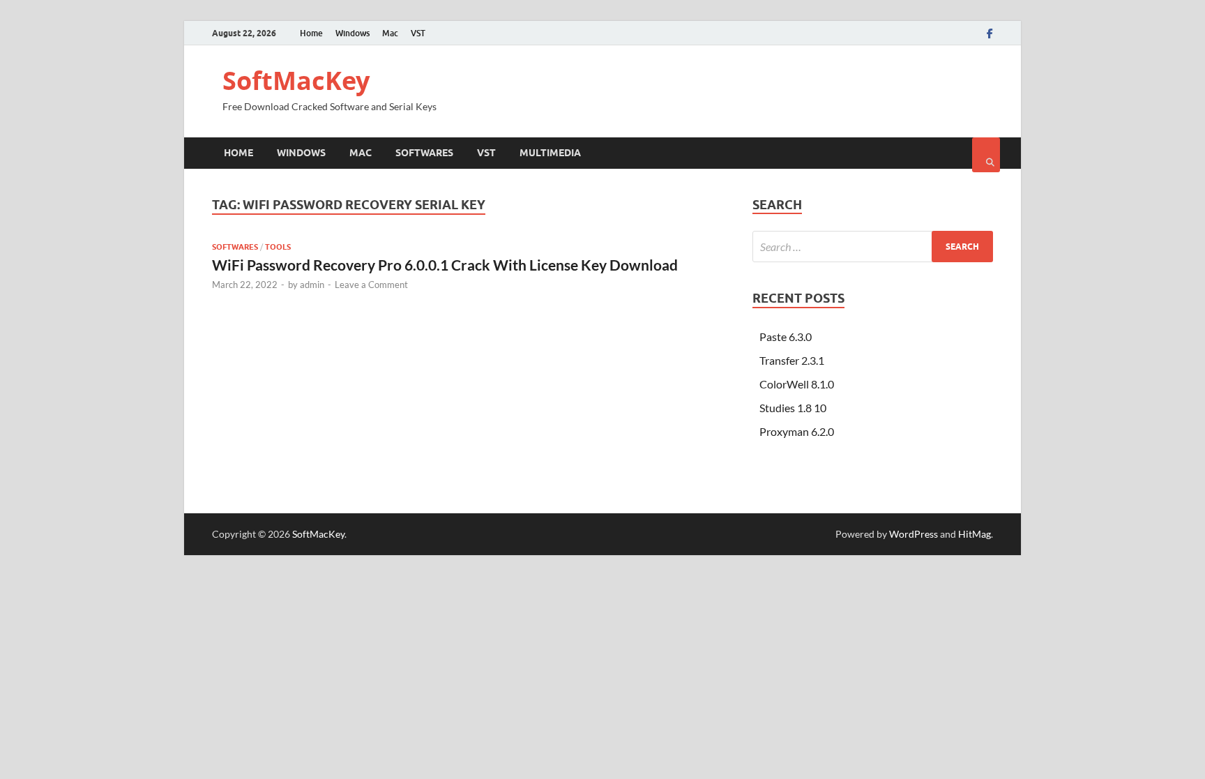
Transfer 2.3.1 (791, 360)
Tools (278, 247)
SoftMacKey (296, 80)
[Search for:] (872, 246)
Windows (352, 33)
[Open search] (986, 154)
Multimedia (550, 152)
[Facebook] (989, 33)
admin (312, 284)
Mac (390, 33)
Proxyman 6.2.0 (796, 431)
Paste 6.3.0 (785, 336)
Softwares (424, 152)
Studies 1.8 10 (792, 407)
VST (418, 33)
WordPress (913, 534)
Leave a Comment (371, 284)
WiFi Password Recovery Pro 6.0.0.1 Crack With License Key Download (445, 264)
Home (311, 33)
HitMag (974, 534)
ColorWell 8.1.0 (796, 384)
